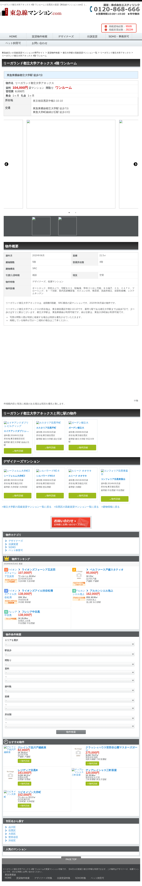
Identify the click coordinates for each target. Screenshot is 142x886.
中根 (51, 100)
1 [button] (69, 212)
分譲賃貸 (92, 36)
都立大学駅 (52, 108)
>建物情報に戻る (110, 506)
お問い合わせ (39, 43)
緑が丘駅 (53, 112)
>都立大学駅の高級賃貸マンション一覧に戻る (26, 506)
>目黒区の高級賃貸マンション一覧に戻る (76, 506)
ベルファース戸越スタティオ (107, 569)
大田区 (12, 833)
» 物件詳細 (24, 761)
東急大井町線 (40, 112)
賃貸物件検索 (39, 36)
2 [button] (75, 212)
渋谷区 (12, 840)
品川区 (12, 827)
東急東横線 (39, 108)
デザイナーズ (66, 36)
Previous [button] (6, 164)
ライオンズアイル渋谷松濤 (37, 590)
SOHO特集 (80, 878)
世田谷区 (13, 837)
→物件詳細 (17, 451)
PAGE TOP (71, 859)
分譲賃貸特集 (63, 878)
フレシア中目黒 (31, 611)
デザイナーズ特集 (43, 878)
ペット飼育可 (13, 43)
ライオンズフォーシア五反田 (38, 569)
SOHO (12, 547)
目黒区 (44, 100)
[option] (71, 164)
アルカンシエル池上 (101, 590)
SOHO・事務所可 (119, 36)
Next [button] (135, 164)
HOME (13, 36)
